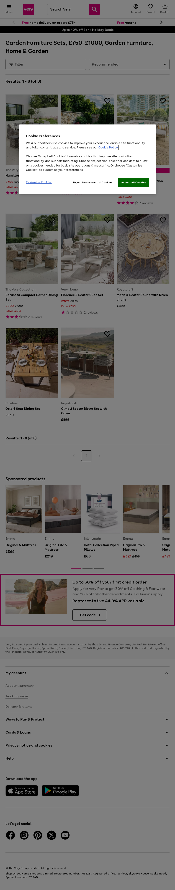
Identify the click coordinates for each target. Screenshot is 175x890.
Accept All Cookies (133, 182)
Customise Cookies (39, 182)
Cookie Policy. (108, 147)
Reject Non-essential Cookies (93, 182)
